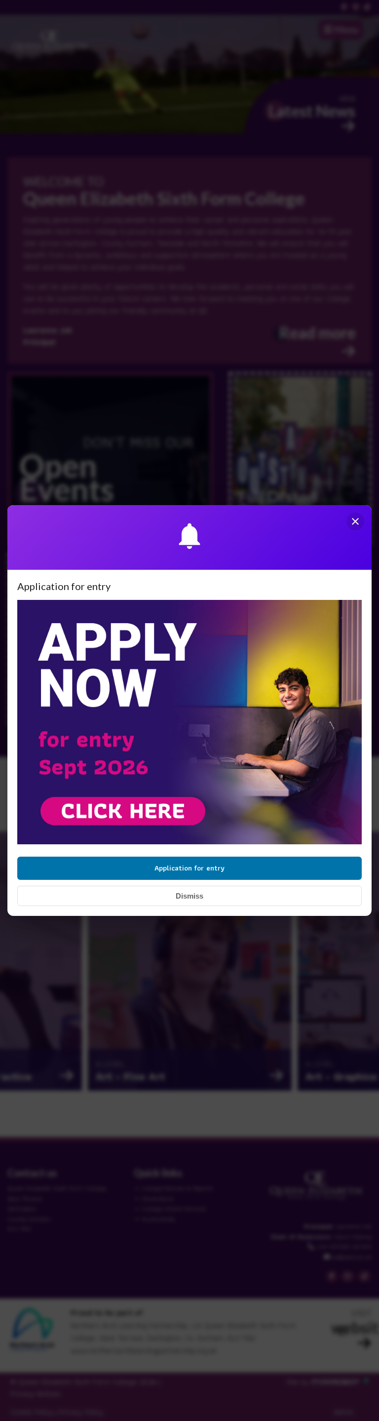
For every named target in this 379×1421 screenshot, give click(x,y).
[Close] (355, 521)
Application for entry (189, 868)
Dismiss (189, 896)
